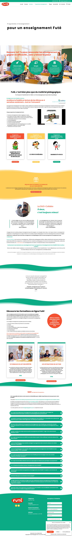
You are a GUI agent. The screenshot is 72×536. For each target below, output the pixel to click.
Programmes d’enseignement (41, 4)
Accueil (21, 4)
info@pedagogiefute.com (33, 504)
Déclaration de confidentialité (61, 534)
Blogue (50, 4)
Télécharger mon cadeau (36, 191)
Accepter (50, 531)
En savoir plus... (15, 161)
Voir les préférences (66, 531)
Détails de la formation (20, 380)
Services (31, 4)
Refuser (58, 531)
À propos (26, 4)
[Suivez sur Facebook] (16, 506)
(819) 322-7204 (31, 500)
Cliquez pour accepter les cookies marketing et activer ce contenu (51, 117)
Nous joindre (55, 4)
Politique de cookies (54, 534)
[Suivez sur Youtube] (19, 506)
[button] (70, 522)
